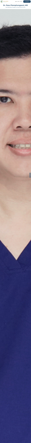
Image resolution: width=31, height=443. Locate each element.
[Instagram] (30, 174)
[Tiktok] (30, 175)
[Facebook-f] (30, 173)
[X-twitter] (30, 177)
